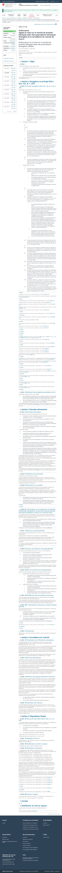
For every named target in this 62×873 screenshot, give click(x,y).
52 (42, 498)
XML (14, 68)
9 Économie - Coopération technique (24, 18)
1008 (27, 336)
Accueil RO (4, 837)
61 (51, 754)
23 (53, 179)
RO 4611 (49, 777)
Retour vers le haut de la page (54, 814)
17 (25, 150)
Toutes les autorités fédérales (8, 1)
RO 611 (45, 362)
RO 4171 (49, 369)
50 (46, 401)
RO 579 (48, 360)
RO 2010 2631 (12, 40)
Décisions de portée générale (33, 531)
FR (52, 1)
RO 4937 (38, 404)
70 (19, 809)
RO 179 (47, 348)
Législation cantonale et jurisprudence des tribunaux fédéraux (31, 858)
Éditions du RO (5, 839)
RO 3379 (21, 359)
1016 (35, 336)
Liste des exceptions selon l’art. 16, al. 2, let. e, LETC (37, 87)
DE (51, 1)
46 (25, 279)
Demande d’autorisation (31, 412)
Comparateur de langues (8, 58)
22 (45, 178)
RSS (11, 871)
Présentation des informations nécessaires (38, 640)
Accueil (3, 18)
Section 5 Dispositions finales (34, 716)
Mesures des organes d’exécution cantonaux (38, 676)
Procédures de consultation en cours (30, 827)
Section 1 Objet (28, 61)
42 (32, 268)
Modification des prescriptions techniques (37, 595)
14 (25, 144)
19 (25, 166)
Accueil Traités (46, 837)
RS (21, 57)
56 (27, 604)
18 (25, 157)
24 (44, 182)
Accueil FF (45, 822)
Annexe (25, 801)
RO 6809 (49, 780)
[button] (11, 15)
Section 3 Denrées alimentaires (34, 409)
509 (24, 308)
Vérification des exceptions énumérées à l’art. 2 (39, 392)
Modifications (12, 48)
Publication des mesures (32, 703)
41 (25, 265)
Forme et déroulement (31, 658)
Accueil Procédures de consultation (30, 822)
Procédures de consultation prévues (30, 825)
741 (48, 336)
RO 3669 (49, 782)
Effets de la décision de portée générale (36, 570)
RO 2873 (32, 354)
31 (29, 228)
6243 (23, 337)
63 (51, 757)
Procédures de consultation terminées (30, 829)
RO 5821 (46, 309)
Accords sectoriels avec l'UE (8, 861)
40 (25, 261)
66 (38, 765)
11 (35, 137)
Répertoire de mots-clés (28, 839)
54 (40, 336)
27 (25, 196)
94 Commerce (36, 18)
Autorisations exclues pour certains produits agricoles (38, 605)
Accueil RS (25, 837)
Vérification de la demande (32, 474)
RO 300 (52, 346)
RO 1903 (25, 297)
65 (51, 760)
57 (33, 614)
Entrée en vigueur (30, 794)
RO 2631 (52, 313)
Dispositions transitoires (32, 748)
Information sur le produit (32, 485)
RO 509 (26, 372)
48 (25, 286)
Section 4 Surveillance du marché (35, 637)
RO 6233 (33, 337)
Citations (13, 50)
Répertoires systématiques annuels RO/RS (9, 842)
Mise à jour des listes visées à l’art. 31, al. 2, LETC (36, 719)
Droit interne (25, 841)
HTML (12, 68)
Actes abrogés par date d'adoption (30, 849)
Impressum (57, 871)
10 (25, 128)
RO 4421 (49, 787)
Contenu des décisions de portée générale (37, 549)
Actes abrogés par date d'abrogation (30, 847)
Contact (47, 1)
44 (54, 272)
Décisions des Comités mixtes (8, 863)
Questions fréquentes (40, 1)
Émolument (28, 631)
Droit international (26, 843)
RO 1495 (46, 294)
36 (25, 247)
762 (55, 336)
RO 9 (48, 370)
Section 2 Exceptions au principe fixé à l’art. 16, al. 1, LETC (36, 82)
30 (29, 202)
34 (52, 241)
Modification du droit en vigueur (34, 744)
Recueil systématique (8, 11)
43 (25, 269)
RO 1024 (22, 336)
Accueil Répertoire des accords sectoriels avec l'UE (8, 860)
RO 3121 (49, 365)
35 (25, 245)
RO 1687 (46, 339)
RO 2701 (49, 527)
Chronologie (12, 46)
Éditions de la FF (46, 825)
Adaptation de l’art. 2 (31, 738)
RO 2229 (48, 302)
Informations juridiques (49, 871)
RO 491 (21, 308)
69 (31, 775)
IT (54, 1)
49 (43, 287)
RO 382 (46, 350)
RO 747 (52, 300)
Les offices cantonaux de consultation (30, 860)
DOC (14, 70)
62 (51, 755)
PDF (12, 70)
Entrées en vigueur (27, 845)
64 (52, 758)
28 (45, 200)
